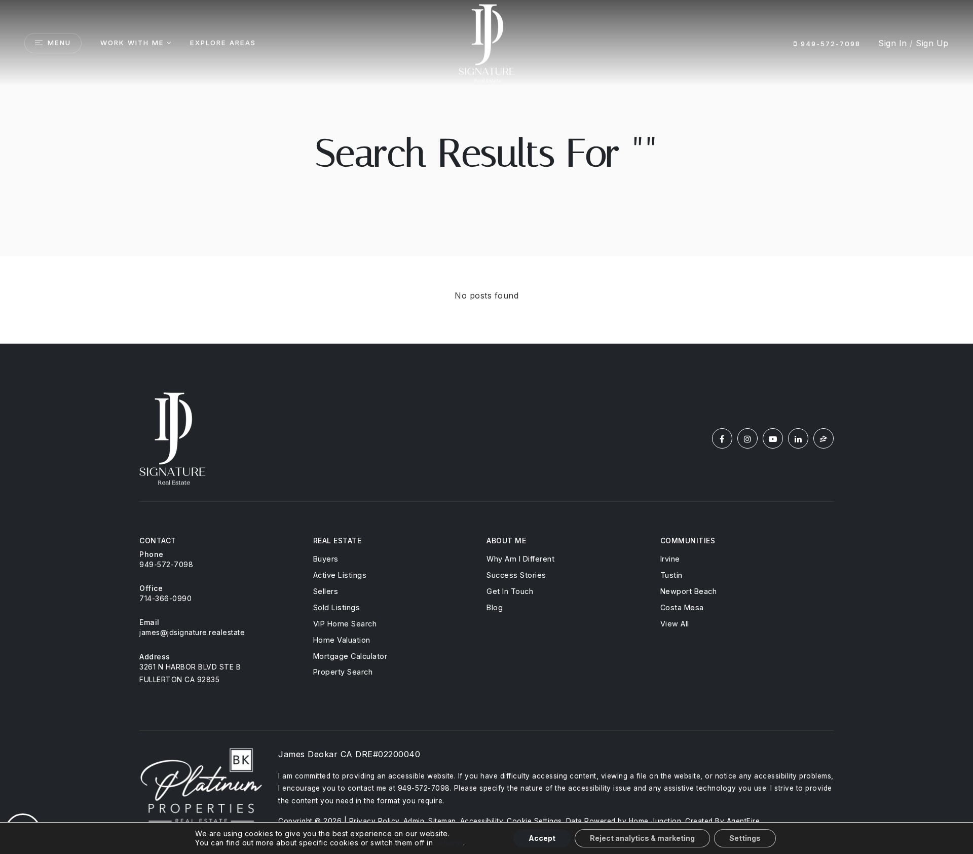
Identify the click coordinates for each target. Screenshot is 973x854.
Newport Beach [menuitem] (688, 591)
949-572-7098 (829, 44)
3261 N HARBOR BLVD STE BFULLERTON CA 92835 (190, 673)
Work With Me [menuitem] (132, 43)
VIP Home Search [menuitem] (345, 623)
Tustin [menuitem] (671, 575)
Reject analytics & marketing (642, 838)
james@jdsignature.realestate (192, 632)
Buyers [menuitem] (326, 558)
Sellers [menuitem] (326, 591)
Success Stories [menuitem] (516, 575)
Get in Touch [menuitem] (509, 591)
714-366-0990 (165, 598)
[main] (486, 172)
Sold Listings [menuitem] (336, 607)
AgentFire (743, 821)
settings (449, 842)
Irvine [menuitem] (670, 558)
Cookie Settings (534, 821)
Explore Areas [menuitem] (223, 43)
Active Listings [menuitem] (340, 575)
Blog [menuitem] (494, 607)
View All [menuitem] (674, 623)
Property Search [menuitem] (343, 671)
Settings (745, 838)
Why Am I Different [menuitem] (520, 558)
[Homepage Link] (486, 42)
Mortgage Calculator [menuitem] (350, 656)
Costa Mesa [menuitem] (682, 607)
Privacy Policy (374, 821)
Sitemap (442, 821)
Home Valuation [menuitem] (341, 640)
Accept (542, 838)
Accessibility (481, 821)
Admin (414, 821)
